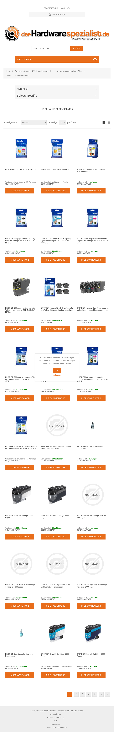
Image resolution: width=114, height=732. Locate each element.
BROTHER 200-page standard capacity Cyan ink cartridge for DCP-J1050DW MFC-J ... (56, 241)
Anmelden (65, 8)
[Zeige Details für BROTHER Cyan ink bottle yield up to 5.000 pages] (21, 633)
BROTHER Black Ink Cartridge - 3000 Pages (19, 517)
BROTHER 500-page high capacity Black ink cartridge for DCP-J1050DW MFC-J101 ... (20, 379)
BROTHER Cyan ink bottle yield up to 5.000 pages (19, 655)
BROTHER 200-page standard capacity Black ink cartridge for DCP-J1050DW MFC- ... (20, 241)
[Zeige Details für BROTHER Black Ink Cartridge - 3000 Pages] (21, 494)
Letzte (107, 694)
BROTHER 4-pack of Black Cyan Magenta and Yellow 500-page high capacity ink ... (92, 309)
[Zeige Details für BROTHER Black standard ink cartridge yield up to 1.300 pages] (21, 563)
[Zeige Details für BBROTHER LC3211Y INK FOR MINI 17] (57, 148)
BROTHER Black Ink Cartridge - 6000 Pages (55, 517)
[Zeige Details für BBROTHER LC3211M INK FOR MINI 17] (21, 148)
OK (57, 370)
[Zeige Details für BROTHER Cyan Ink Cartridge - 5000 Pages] (92, 633)
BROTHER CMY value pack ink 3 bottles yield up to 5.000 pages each (56, 586)
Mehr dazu (57, 375)
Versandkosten (55, 714)
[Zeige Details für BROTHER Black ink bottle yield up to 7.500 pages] (92, 425)
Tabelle (103, 122)
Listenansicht (108, 122)
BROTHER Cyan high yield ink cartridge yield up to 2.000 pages (92, 586)
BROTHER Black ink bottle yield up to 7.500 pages (91, 447)
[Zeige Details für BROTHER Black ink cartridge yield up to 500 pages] (92, 494)
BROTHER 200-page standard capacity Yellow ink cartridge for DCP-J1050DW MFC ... (20, 310)
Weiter (101, 694)
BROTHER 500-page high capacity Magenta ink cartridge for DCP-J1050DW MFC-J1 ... (92, 379)
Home (8, 71)
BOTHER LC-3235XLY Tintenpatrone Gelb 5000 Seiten (91, 171)
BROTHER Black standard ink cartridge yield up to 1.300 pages (20, 586)
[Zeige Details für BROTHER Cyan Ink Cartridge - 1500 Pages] (57, 633)
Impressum (55, 724)
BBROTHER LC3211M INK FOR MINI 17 (20, 170)
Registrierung (51, 8)
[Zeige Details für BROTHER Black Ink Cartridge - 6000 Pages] (57, 494)
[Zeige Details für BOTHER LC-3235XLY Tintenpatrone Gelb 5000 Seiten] (92, 148)
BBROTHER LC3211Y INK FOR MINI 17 (56, 170)
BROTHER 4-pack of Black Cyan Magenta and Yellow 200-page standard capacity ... (57, 309)
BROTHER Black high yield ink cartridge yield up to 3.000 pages (56, 447)
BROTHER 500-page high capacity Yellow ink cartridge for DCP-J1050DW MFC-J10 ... (21, 449)
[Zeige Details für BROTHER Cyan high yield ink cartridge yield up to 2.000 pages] (92, 563)
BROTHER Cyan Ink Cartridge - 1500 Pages (55, 655)
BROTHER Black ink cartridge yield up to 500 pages (92, 517)
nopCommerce (61, 728)
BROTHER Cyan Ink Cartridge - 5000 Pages (91, 655)
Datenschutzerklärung (55, 717)
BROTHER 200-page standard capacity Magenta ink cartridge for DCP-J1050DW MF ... (92, 241)
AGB (55, 721)
